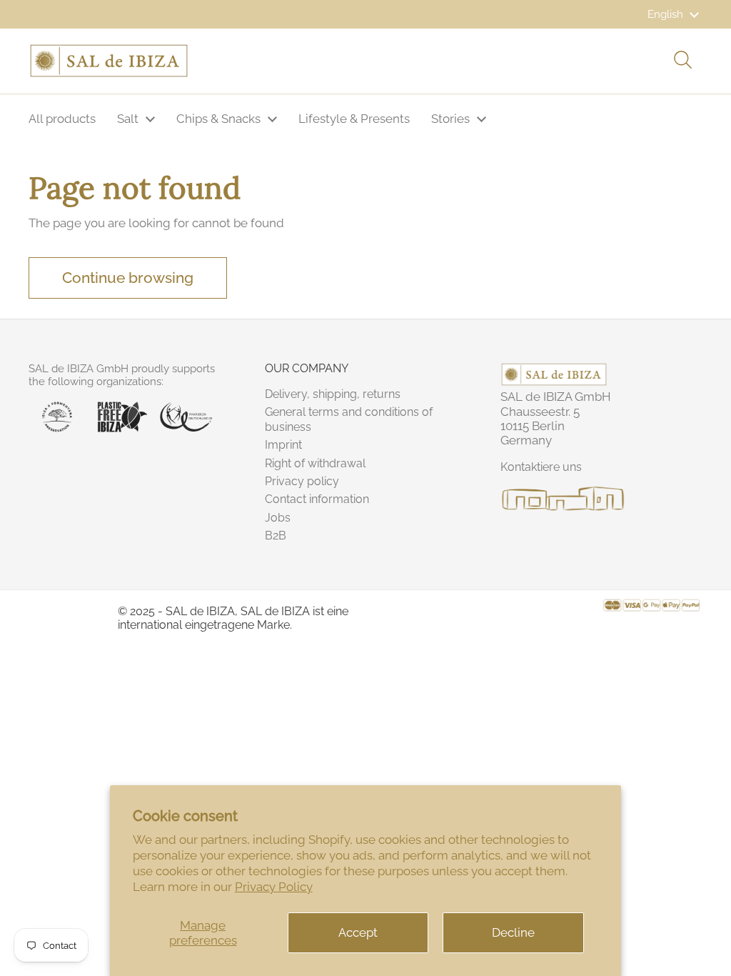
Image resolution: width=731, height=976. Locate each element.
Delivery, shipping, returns (332, 394)
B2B (275, 535)
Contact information (317, 499)
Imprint (283, 445)
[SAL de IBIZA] (109, 61)
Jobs (278, 517)
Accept (358, 932)
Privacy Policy (274, 887)
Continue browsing (127, 278)
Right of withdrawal (315, 463)
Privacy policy (302, 481)
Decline (513, 932)
